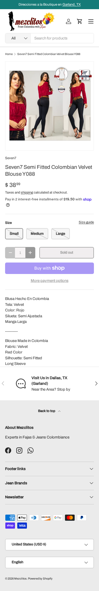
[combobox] (49, 38)
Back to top (47, 411)
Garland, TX (71, 4)
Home (9, 54)
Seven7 (10, 158)
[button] (79, 21)
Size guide (86, 222)
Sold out (66, 252)
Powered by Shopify (40, 578)
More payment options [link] (50, 281)
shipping (27, 192)
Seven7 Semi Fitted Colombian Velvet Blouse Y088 (48, 54)
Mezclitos (20, 578)
